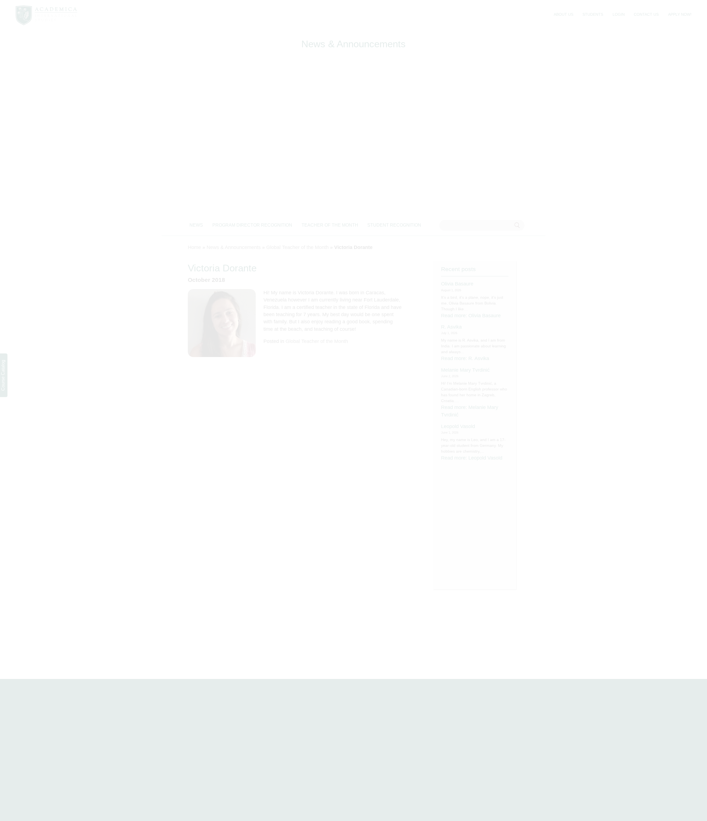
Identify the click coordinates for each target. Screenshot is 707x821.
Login (619, 14)
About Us (563, 14)
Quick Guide (378, 764)
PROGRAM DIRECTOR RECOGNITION (252, 225)
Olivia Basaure (457, 284)
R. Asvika (451, 327)
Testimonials (378, 755)
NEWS (196, 225)
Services (283, 746)
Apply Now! (680, 14)
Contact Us (646, 14)
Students (592, 14)
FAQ (279, 755)
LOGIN (606, 737)
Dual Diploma (379, 737)
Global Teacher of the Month (297, 247)
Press (280, 764)
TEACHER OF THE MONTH (330, 225)
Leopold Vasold (458, 426)
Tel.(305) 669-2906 (58, 775)
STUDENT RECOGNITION (394, 225)
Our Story (375, 746)
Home (194, 247)
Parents (465, 755)
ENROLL (634, 737)
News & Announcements (234, 247)
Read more (471, 315)
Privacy (465, 764)
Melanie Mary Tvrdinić (465, 370)
